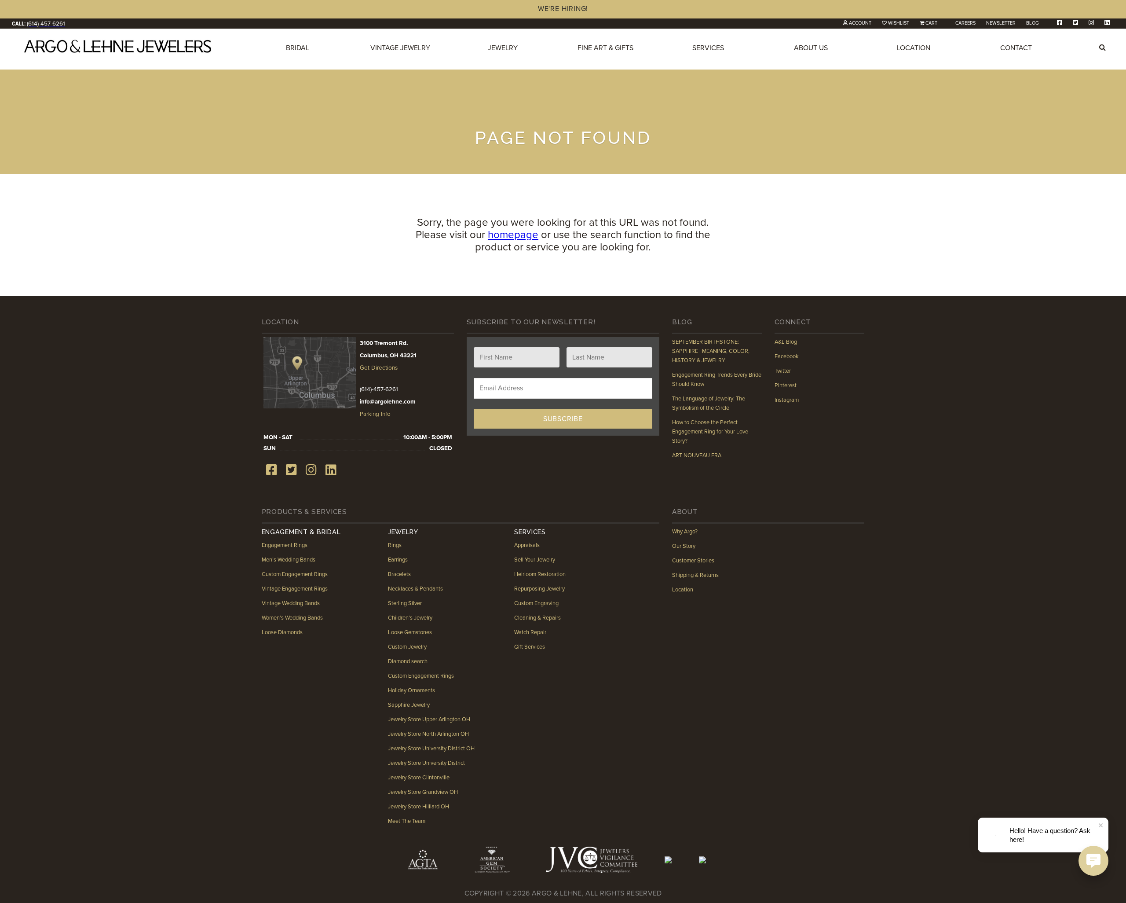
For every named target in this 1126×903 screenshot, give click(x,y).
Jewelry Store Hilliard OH (418, 806)
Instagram (787, 400)
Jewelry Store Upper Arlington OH (429, 719)
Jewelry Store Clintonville (419, 777)
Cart (931, 23)
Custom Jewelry (407, 646)
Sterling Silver (405, 603)
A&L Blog (786, 341)
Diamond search (408, 661)
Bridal (297, 48)
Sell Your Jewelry (534, 559)
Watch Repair (530, 632)
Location (913, 48)
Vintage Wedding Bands (291, 603)
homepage (513, 234)
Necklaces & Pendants (415, 588)
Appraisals (527, 545)
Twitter (783, 370)
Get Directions (379, 367)
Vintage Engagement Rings (295, 588)
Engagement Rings (284, 545)
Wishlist (898, 23)
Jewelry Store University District (426, 763)
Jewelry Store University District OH (431, 748)
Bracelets (399, 574)
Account (860, 23)
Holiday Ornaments (411, 690)
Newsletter (1001, 23)
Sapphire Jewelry (409, 704)
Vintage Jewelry (400, 48)
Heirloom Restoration (540, 574)
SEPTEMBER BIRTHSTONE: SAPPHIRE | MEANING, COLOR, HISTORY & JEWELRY (710, 351)
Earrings (398, 559)
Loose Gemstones (410, 632)
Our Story (683, 546)
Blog (1032, 23)
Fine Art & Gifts (605, 48)
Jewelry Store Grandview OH (423, 792)
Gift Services (529, 646)
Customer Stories (693, 560)
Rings (395, 545)
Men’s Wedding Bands (288, 559)
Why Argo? (685, 531)
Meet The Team (406, 821)
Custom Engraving (536, 603)
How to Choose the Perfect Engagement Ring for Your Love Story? (710, 431)
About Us (811, 48)
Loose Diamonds (282, 632)
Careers (965, 23)
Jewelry (503, 48)
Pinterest (786, 385)
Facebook (787, 356)
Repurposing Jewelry (539, 588)
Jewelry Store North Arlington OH (428, 734)
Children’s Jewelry (410, 617)
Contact (1016, 48)
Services (708, 48)
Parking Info (375, 414)
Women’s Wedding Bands (292, 617)
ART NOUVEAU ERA (696, 455)
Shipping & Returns (695, 575)
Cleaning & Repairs (537, 617)
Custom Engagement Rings (295, 574)
